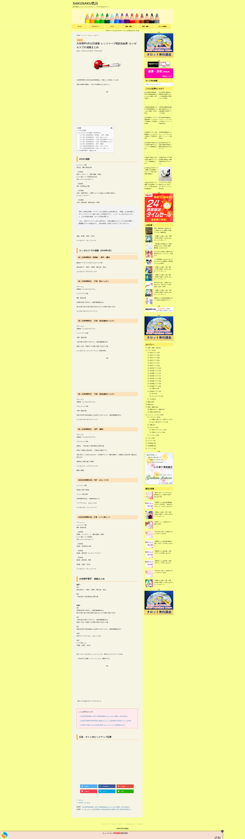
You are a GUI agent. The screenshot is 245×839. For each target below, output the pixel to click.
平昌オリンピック (157, 432)
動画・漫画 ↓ (130, 26)
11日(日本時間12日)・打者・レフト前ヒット (95, 148)
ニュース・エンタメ (154, 415)
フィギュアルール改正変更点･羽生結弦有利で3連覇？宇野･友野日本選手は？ (106, 809)
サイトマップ (105, 824)
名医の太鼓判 (154, 412)
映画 (149, 404)
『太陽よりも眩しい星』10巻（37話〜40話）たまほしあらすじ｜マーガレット (163, 238)
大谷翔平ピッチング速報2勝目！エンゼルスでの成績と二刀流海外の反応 (151, 135)
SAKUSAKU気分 (85, 3)
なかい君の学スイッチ (158, 422)
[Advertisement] (107, 106)
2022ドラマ (153, 360)
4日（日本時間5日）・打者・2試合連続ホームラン (97, 139)
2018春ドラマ (154, 386)
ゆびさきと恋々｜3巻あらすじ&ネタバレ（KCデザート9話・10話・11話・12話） (163, 284)
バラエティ (153, 417)
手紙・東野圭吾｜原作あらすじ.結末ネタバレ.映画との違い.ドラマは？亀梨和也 (163, 230)
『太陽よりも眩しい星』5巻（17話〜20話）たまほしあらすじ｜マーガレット (163, 269)
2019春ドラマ (154, 376)
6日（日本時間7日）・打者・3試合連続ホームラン (97, 141)
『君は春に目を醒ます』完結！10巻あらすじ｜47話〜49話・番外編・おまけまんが (163, 246)
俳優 (151, 425)
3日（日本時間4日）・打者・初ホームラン (95, 137)
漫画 (149, 402)
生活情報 (150, 446)
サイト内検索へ (163, 26)
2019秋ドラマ (154, 370)
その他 (152, 399)
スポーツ (80, 800)
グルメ (150, 438)
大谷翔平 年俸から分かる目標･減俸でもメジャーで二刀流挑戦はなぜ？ (103, 725)
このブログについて (130, 824)
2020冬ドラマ (154, 368)
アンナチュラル (156, 396)
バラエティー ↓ (96, 26)
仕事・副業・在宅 (153, 347)
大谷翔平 (80, 802)
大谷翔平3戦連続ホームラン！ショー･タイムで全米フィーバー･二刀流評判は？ (165, 135)
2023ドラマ (153, 358)
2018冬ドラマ (154, 391)
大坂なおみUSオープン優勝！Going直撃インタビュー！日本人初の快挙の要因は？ (151, 185)
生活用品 (150, 443)
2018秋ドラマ (154, 381)
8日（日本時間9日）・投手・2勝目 (93, 144)
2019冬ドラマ (154, 378)
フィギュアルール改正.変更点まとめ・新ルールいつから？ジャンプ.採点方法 (165, 185)
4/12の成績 (82, 130)
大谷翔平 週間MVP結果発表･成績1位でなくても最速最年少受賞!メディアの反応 (105, 720)
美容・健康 (151, 407)
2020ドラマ (153, 365)
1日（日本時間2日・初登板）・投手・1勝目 (95, 135)
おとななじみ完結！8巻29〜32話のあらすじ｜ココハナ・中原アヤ (163, 253)
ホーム (80, 26)
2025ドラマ (153, 352)
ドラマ (150, 350)
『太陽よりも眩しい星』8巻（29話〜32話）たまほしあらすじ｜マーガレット (163, 277)
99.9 (153, 393)
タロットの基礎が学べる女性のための (115, 833)
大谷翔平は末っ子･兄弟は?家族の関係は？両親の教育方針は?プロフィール (165, 160)
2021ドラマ (153, 363)
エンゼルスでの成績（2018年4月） (90, 133)
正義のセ (154, 388)
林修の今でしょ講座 (156, 409)
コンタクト (140, 824)
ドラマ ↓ (113, 26)
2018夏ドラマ (154, 383)
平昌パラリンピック (158, 429)
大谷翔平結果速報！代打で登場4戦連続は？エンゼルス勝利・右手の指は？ (104, 716)
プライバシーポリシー (117, 824)
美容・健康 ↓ (146, 26)
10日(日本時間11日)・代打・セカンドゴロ (95, 146)
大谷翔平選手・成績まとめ (87, 150)
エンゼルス (87, 802)
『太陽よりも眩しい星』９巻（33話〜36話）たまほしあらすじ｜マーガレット (163, 292)
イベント (150, 448)
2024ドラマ (153, 355)
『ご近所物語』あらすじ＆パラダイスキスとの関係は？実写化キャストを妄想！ (163, 261)
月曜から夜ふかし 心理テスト (160, 419)
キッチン (150, 440)
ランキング (153, 435)
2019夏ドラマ (154, 373)
